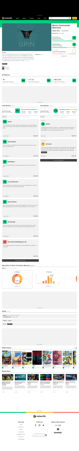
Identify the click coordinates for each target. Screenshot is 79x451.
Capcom (74, 21)
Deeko (7, 122)
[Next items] (76, 348)
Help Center (21, 427)
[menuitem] (17, 18)
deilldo (46, 124)
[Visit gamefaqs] (58, 433)
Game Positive (10, 202)
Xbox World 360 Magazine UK (15, 242)
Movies (24, 18)
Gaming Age (9, 222)
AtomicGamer (10, 142)
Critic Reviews (6, 105)
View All (13, 105)
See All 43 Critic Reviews (20, 260)
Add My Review (64, 56)
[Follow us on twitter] (43, 425)
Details (4, 311)
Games (17, 18)
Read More (44, 152)
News (45, 18)
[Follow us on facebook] (36, 425)
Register (74, 18)
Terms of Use (21, 436)
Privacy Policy (21, 432)
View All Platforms (64, 30)
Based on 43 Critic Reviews (57, 39)
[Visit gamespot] (58, 426)
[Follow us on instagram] (40, 425)
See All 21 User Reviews (58, 160)
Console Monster (11, 182)
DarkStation (9, 162)
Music (39, 18)
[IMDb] (46, 435)
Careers (21, 429)
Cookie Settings (21, 439)
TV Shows (32, 18)
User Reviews (44, 105)
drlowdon (47, 144)
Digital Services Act (21, 434)
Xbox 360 (35, 135)
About (21, 424)
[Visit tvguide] (58, 429)
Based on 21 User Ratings (57, 45)
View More (16, 286)
